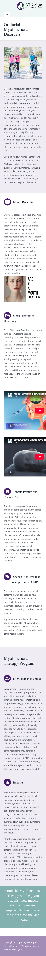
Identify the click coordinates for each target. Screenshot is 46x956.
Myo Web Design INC (14, 949)
